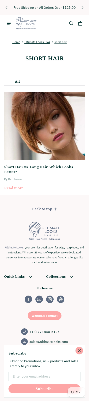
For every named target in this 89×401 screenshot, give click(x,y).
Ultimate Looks (14, 247)
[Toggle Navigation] (8, 23)
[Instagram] (50, 299)
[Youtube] (39, 299)
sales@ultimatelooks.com (48, 342)
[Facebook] (28, 299)
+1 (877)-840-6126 (44, 332)
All (17, 81)
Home (16, 42)
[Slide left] (6, 7)
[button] (71, 23)
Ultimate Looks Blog (37, 42)
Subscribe (45, 389)
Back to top (42, 209)
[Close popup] (79, 350)
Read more (14, 188)
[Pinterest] (60, 299)
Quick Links (14, 277)
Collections (56, 277)
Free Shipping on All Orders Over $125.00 (44, 7)
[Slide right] (82, 7)
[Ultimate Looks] (26, 23)
